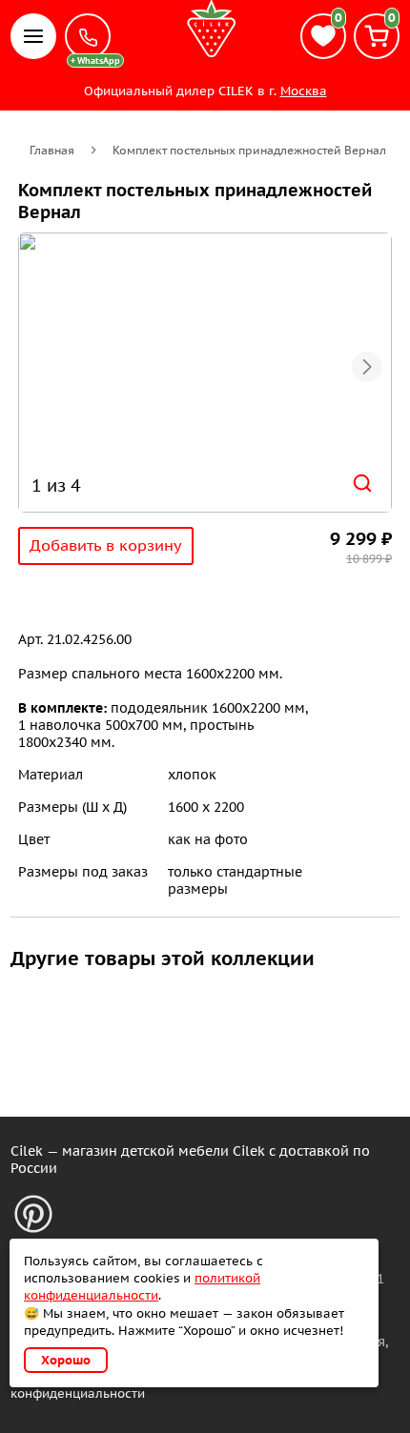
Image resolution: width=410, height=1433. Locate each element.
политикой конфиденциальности (142, 1286)
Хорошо (66, 1360)
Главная (52, 150)
